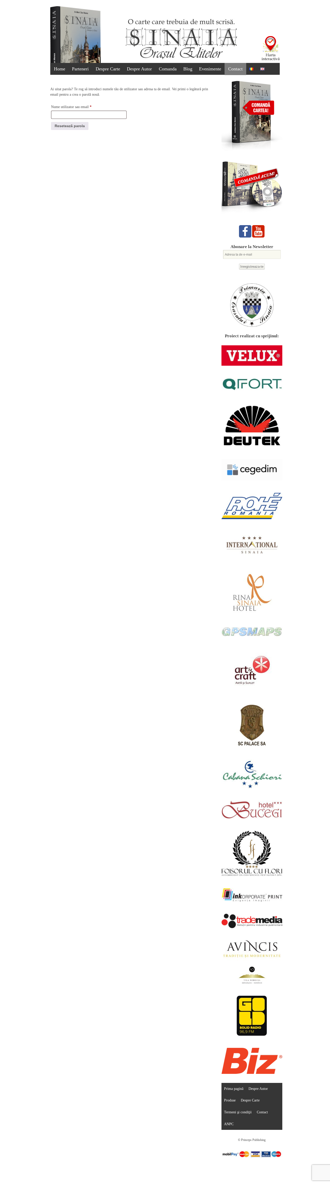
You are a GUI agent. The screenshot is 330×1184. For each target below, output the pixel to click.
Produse (230, 1100)
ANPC (229, 1124)
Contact (235, 68)
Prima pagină (233, 1089)
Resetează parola (70, 126)
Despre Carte (108, 68)
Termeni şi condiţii (238, 1112)
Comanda (168, 68)
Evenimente (210, 68)
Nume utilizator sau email (79, 107)
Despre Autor (139, 68)
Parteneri (80, 68)
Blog (187, 68)
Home (59, 68)
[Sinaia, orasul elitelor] (181, 59)
